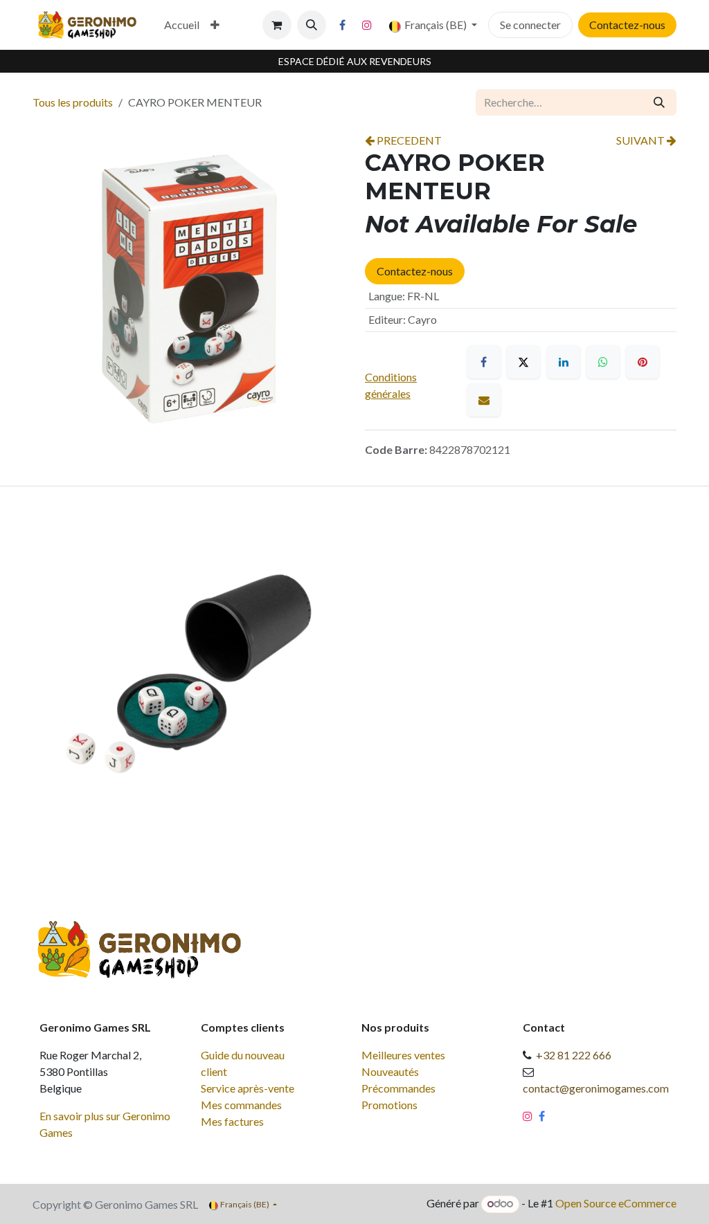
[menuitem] (182, 25)
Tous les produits (73, 102)
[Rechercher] (659, 102)
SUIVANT (641, 140)
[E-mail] (484, 400)
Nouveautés (390, 1071)
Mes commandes (241, 1104)
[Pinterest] (642, 361)
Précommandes (398, 1088)
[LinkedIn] (563, 361)
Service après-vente (247, 1088)
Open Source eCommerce (615, 1202)
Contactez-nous (627, 24)
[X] (523, 361)
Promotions (389, 1104)
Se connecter (530, 24)
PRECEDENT (408, 140)
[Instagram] (367, 25)
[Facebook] (343, 25)
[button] (311, 24)
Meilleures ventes (403, 1054)
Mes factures (232, 1121)
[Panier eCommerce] (276, 24)
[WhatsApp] (603, 361)
